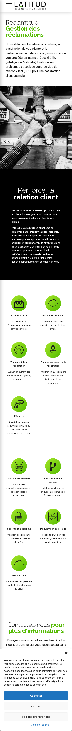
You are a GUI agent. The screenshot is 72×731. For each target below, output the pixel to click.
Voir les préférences (36, 717)
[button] (66, 653)
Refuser (36, 706)
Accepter (36, 695)
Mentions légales (40, 725)
